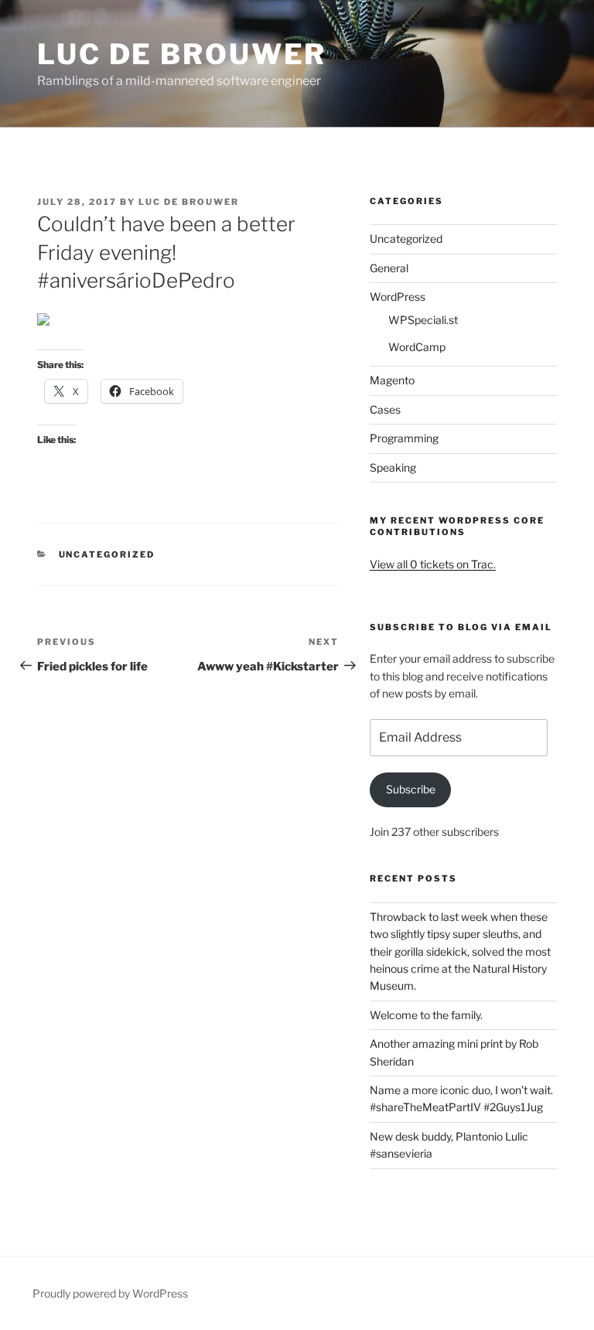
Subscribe (410, 789)
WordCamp (417, 346)
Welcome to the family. (426, 1014)
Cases (385, 409)
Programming (404, 438)
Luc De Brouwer (181, 54)
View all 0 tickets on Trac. (433, 564)
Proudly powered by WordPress (110, 1293)
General (389, 268)
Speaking (393, 467)
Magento (392, 380)
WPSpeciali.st (423, 319)
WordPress (397, 296)
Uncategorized (107, 554)
